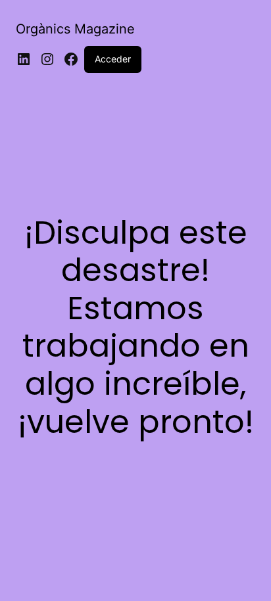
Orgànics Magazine (75, 29)
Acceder (113, 58)
